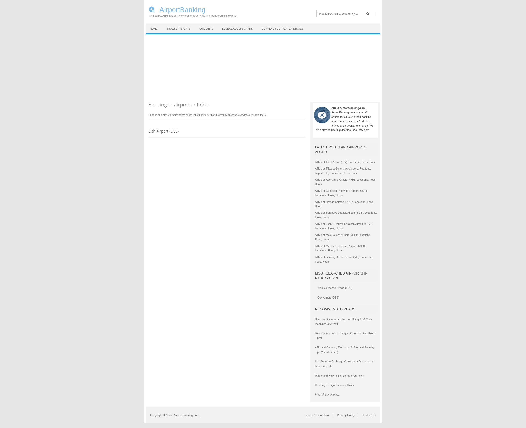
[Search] (368, 13)
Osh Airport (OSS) (163, 131)
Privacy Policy (346, 415)
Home (153, 28)
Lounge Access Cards (237, 28)
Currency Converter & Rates (282, 28)
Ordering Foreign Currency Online (335, 385)
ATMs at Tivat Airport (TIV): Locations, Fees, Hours (345, 162)
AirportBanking (181, 9)
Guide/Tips (206, 28)
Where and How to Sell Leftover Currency (339, 375)
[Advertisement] (263, 66)
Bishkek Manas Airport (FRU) (334, 288)
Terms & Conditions (317, 415)
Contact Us (369, 415)
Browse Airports (178, 28)
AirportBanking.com (186, 415)
